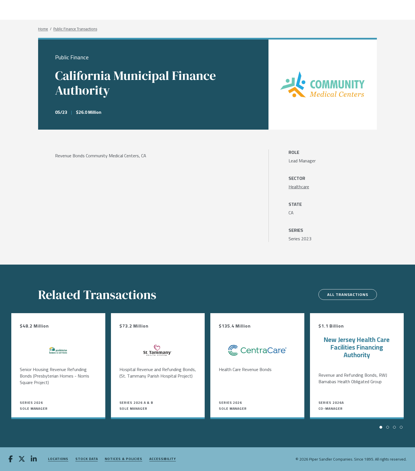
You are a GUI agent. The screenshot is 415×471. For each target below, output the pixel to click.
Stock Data (86, 459)
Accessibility (162, 459)
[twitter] (21, 459)
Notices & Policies (123, 459)
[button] (380, 427)
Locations (58, 459)
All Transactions (347, 294)
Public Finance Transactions (75, 29)
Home (43, 29)
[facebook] (10, 459)
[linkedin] (34, 459)
